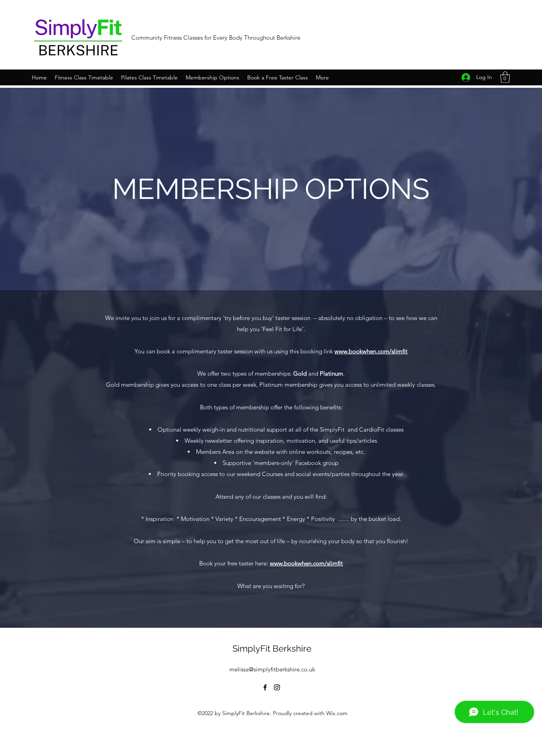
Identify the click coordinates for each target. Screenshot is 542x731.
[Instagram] (277, 687)
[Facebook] (265, 687)
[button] (505, 77)
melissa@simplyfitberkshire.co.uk (272, 669)
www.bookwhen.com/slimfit (370, 351)
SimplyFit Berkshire (272, 648)
